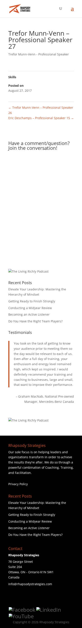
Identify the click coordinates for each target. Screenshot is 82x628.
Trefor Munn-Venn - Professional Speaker (38, 54)
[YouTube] (21, 616)
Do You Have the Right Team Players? (35, 321)
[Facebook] (22, 610)
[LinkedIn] (48, 610)
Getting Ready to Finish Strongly (31, 301)
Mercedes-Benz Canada (56, 402)
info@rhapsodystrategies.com (30, 584)
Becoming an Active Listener (29, 314)
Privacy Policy (18, 484)
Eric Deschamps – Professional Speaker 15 (41, 118)
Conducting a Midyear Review (30, 308)
